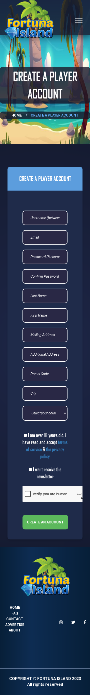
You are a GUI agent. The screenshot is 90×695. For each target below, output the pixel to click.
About (15, 630)
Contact (14, 619)
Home (17, 115)
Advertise (14, 625)
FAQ (15, 613)
